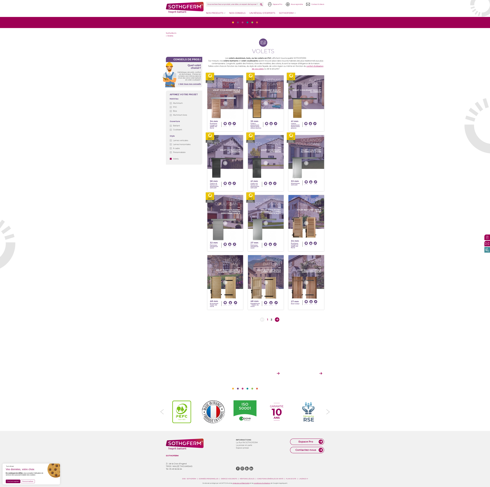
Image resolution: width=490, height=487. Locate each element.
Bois (175, 111)
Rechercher (261, 4)
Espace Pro (277, 4)
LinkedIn (251, 468)
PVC (175, 107)
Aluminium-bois (180, 115)
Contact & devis (317, 4)
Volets (176, 159)
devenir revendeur (304, 373)
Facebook (238, 468)
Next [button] (327, 411)
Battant (176, 126)
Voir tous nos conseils (190, 84)
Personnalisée (179, 152)
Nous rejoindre (297, 4)
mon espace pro (263, 373)
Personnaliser (27, 481)
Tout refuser (10, 466)
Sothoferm (185, 7)
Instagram (242, 468)
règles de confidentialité (240, 483)
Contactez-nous (305, 449)
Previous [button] (162, 411)
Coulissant (177, 129)
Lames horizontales (182, 144)
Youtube (247, 468)
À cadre (176, 148)
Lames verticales (180, 140)
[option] (182, 411)
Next (277, 319)
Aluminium (178, 103)
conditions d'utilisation (262, 483)
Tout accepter (13, 481)
